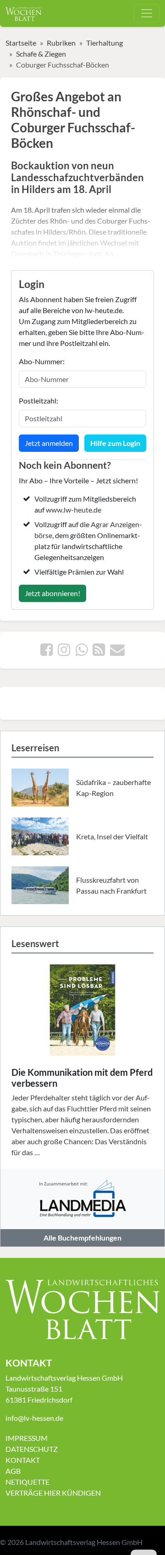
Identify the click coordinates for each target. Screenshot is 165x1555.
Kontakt (23, 1460)
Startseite (21, 42)
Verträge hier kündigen (53, 1492)
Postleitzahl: (38, 400)
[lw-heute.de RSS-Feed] (99, 652)
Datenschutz (32, 1449)
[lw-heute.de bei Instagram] (64, 652)
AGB (13, 1470)
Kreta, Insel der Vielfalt (112, 836)
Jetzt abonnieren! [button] (52, 593)
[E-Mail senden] (117, 652)
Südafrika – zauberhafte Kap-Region (113, 787)
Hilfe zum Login (115, 443)
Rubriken (61, 42)
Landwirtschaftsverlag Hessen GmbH (84, 1542)
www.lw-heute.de (73, 509)
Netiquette (28, 1481)
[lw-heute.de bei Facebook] (46, 652)
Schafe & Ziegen (41, 53)
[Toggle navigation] (147, 13)
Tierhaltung (104, 42)
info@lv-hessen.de (34, 1418)
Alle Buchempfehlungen (82, 1237)
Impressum (27, 1438)
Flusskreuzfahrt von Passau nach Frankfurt (111, 885)
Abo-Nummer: (42, 361)
